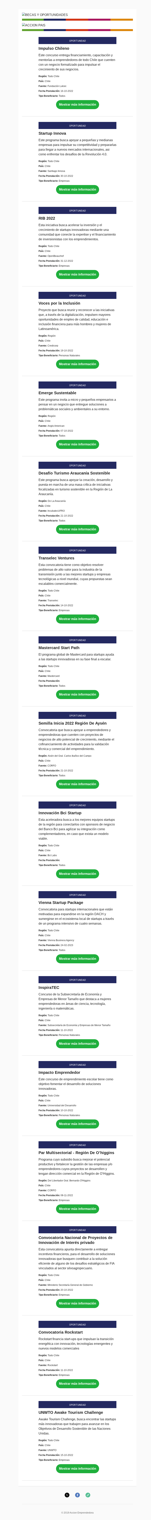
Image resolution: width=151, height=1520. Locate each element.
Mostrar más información (77, 104)
